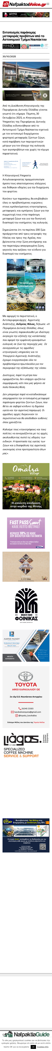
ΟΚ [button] (33, 1047)
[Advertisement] (26, 792)
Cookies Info (42, 1047)
